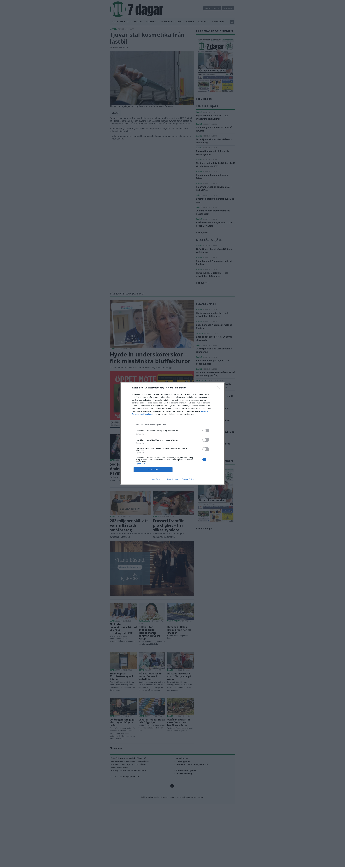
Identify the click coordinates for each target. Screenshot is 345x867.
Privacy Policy (188, 479)
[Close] (219, 387)
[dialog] (172, 433)
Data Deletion (157, 479)
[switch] (205, 430)
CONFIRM (153, 470)
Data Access (172, 479)
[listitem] (172, 424)
